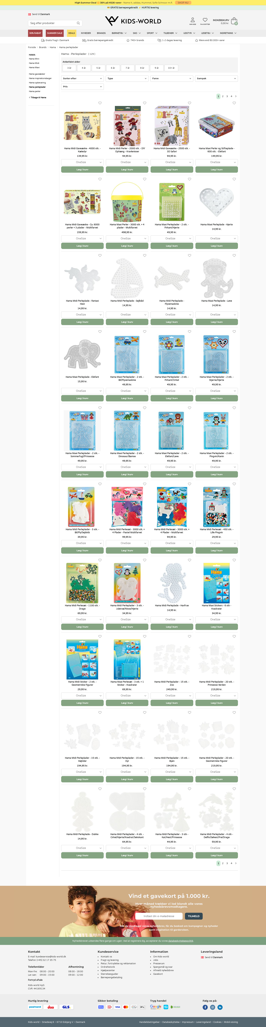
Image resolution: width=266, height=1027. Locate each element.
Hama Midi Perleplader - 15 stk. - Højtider (82, 759)
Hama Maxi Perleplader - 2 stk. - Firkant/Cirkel (172, 378)
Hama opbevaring (37, 83)
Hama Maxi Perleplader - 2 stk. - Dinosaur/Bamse (127, 455)
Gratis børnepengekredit (100, 40)
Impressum (188, 1022)
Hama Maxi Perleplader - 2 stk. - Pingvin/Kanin (217, 455)
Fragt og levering (110, 960)
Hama (53, 47)
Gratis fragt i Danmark (57, 40)
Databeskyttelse (171, 1022)
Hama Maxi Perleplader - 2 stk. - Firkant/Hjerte (172, 226)
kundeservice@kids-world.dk (51, 956)
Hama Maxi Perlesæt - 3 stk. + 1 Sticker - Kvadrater (127, 683)
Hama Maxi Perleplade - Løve (216, 301)
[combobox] (82, 162)
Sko (135, 33)
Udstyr (187, 33)
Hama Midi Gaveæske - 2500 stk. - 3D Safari (172, 150)
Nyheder (86, 33)
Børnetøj (118, 33)
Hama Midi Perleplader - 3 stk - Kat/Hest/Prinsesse (171, 836)
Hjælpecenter (108, 970)
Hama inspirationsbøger (40, 78)
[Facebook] (205, 1007)
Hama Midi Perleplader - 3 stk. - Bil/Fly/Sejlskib (82, 531)
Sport (150, 33)
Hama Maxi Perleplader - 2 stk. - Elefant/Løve (172, 455)
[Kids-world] (133, 21)
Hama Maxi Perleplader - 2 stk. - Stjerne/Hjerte (217, 378)
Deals (71, 33)
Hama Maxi (34, 67)
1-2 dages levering (172, 40)
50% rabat (35, 33)
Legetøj (206, 33)
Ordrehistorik (108, 967)
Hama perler (34, 91)
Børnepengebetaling (111, 977)
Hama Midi (34, 63)
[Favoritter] (100, 103)
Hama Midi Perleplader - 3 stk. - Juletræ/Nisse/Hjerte (127, 607)
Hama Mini (34, 59)
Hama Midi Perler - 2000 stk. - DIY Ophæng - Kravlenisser (127, 150)
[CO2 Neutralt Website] (175, 1007)
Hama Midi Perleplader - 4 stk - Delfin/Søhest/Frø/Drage (216, 836)
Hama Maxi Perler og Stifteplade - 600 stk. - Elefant (217, 150)
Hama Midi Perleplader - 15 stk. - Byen (171, 759)
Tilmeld (194, 916)
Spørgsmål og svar (163, 967)
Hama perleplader (68, 47)
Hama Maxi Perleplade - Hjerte (216, 224)
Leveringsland (203, 1022)
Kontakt (34, 951)
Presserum (158, 963)
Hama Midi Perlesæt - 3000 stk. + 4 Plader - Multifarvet (171, 531)
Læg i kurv (82, 169)
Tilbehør (169, 33)
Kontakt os (106, 956)
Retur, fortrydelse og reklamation (118, 963)
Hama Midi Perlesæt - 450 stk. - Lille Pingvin (216, 531)
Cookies (217, 1022)
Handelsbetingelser (149, 1022)
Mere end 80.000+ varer (212, 40)
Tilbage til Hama (38, 97)
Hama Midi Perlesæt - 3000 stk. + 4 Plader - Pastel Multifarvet (127, 531)
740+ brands (137, 40)
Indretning (226, 33)
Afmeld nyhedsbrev (163, 970)
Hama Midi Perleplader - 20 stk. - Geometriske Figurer (216, 759)
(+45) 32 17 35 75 (46, 960)
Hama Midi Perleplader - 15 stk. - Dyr (127, 759)
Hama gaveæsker (37, 74)
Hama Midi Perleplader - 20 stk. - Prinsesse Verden (216, 683)
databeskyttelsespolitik (180, 940)
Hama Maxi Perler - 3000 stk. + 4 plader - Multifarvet (127, 226)
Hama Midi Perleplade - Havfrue (172, 605)
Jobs (155, 960)
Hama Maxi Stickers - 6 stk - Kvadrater (216, 607)
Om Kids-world (161, 956)
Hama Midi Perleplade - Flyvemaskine (171, 302)
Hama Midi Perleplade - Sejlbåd (127, 301)
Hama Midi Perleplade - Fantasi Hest (82, 302)
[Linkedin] (220, 1007)
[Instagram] (212, 1007)
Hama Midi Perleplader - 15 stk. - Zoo (171, 683)
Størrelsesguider (109, 974)
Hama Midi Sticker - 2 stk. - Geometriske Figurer (82, 683)
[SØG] (78, 23)
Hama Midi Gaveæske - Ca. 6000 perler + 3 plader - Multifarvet (82, 226)
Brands (101, 33)
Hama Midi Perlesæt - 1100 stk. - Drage (82, 607)
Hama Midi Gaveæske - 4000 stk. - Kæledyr (82, 150)
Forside (32, 47)
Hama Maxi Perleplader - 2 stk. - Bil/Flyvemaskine (127, 378)
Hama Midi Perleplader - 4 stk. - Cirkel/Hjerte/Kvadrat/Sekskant (127, 836)
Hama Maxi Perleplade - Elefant (82, 377)
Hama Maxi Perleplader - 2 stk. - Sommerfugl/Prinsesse (82, 455)
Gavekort (158, 974)
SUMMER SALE (54, 33)
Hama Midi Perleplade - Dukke (82, 834)
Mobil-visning (231, 1022)
